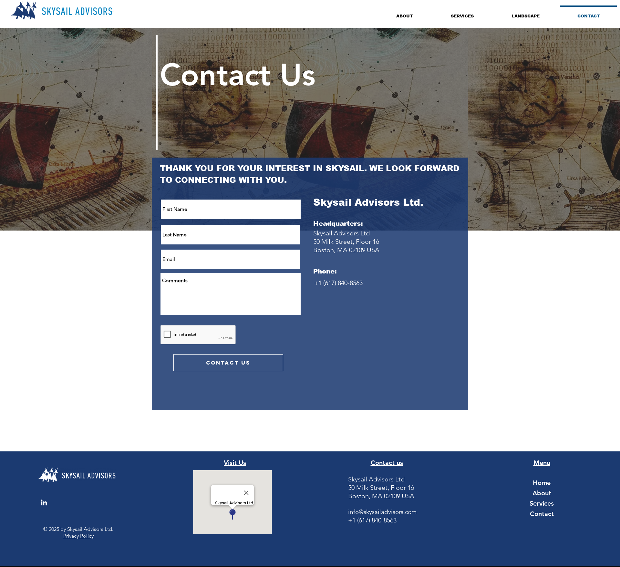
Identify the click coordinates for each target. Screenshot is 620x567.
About (541, 493)
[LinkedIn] (44, 502)
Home (542, 483)
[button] (404, 13)
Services (542, 503)
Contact (542, 514)
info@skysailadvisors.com (382, 512)
